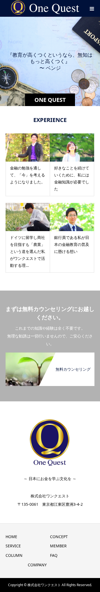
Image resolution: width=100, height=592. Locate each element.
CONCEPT (59, 536)
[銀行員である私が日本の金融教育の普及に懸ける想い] (72, 217)
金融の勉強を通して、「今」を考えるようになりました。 (27, 174)
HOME (11, 536)
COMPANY (37, 564)
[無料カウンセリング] (50, 356)
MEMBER (58, 545)
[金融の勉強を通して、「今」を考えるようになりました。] (28, 147)
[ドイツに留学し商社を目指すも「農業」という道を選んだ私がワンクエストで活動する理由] (28, 217)
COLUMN (14, 555)
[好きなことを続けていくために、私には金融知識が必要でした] (72, 147)
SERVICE (13, 545)
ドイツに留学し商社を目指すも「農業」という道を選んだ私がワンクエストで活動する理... (27, 251)
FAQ (54, 555)
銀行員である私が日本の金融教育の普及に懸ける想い (71, 244)
